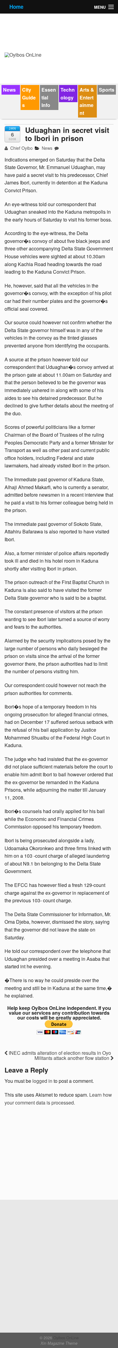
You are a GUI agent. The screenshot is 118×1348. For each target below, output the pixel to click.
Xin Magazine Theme (59, 1343)
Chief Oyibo (21, 148)
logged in (42, 1080)
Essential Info (48, 97)
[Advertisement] (50, 1154)
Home (16, 6)
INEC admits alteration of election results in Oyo (59, 1052)
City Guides (29, 97)
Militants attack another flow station (72, 1057)
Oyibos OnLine (65, 1337)
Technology (68, 93)
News (9, 89)
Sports (106, 89)
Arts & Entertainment (87, 101)
